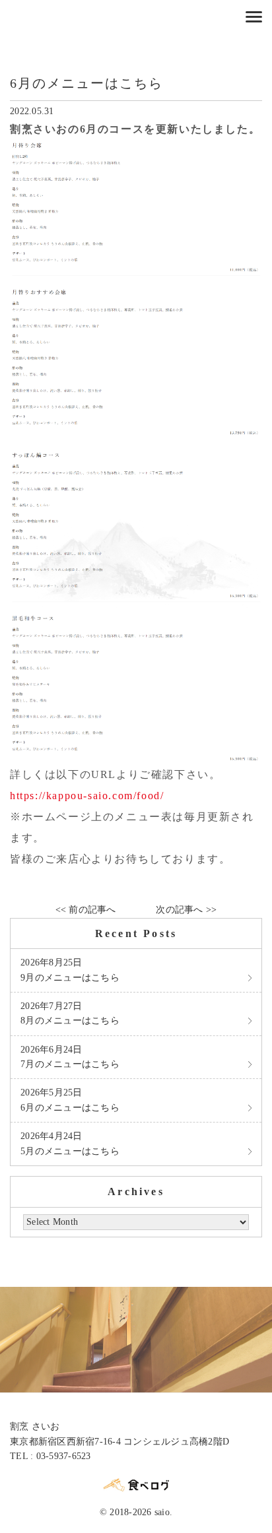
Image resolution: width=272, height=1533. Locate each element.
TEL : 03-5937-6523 (50, 1456)
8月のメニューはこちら (69, 1013)
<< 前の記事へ (85, 910)
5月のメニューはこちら (69, 1143)
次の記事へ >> (186, 910)
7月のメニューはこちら (69, 1057)
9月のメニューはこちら (69, 970)
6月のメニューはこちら (69, 1100)
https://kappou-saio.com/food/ (87, 795)
